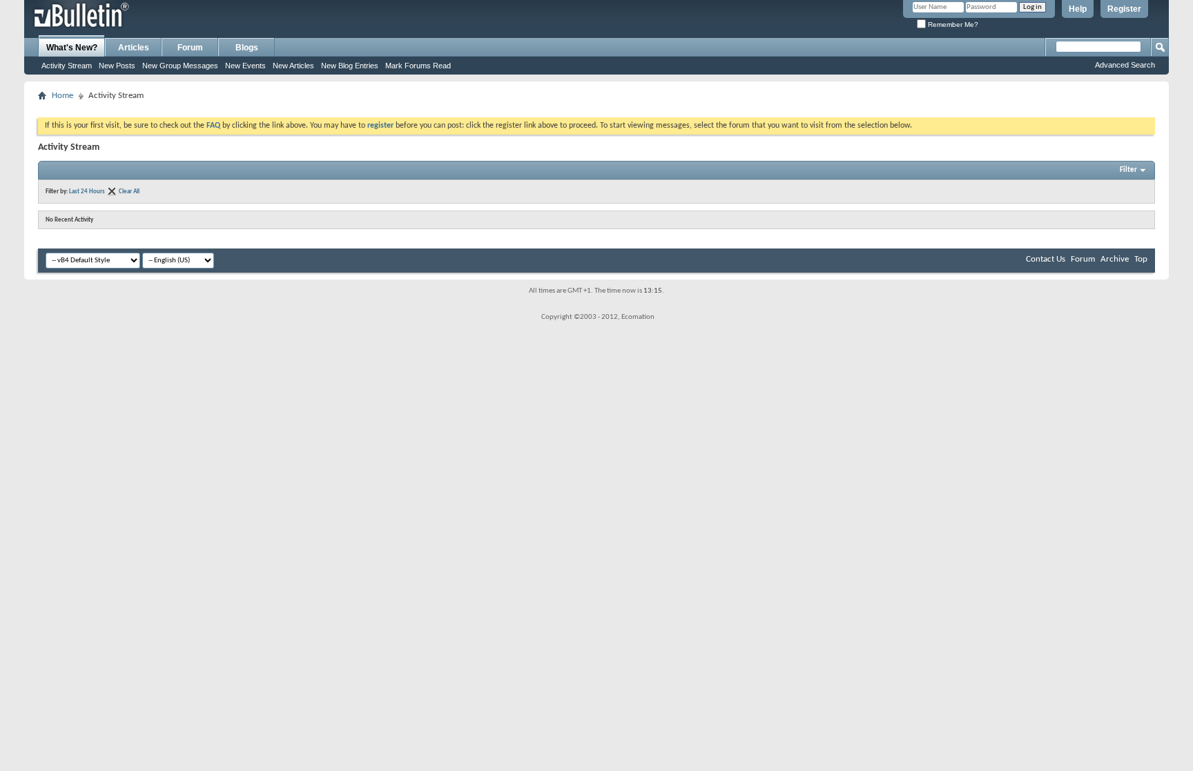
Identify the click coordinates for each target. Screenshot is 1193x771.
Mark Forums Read (418, 65)
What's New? (71, 47)
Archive (1114, 259)
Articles (133, 47)
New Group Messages (180, 65)
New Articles (293, 65)
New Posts (117, 65)
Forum (190, 47)
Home (62, 95)
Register (1124, 9)
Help (1078, 9)
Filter (1128, 170)
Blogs (246, 47)
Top (1140, 259)
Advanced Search (1125, 65)
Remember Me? (952, 24)
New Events (245, 65)
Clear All (129, 191)
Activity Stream (66, 65)
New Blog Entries (349, 65)
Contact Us (1045, 259)
